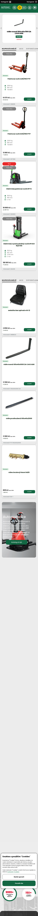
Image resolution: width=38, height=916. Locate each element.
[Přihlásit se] (29, 8)
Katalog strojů (16, 542)
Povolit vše (19, 883)
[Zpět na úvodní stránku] (6, 7)
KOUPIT (29, 99)
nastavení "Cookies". (13, 872)
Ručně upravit (19, 877)
